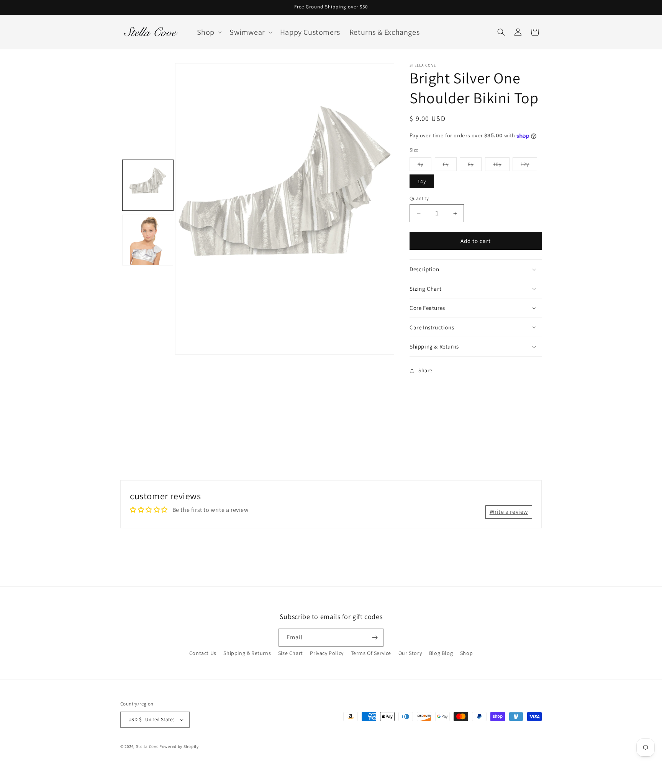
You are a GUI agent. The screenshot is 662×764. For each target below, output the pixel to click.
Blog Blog (441, 653)
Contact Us (202, 653)
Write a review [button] (509, 512)
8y (475, 165)
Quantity (419, 198)
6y (450, 165)
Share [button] (425, 370)
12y (529, 165)
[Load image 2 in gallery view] (147, 240)
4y (424, 165)
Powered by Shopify (179, 746)
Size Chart (290, 653)
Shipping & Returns (247, 653)
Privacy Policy (326, 653)
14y (422, 181)
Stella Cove (147, 746)
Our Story (410, 653)
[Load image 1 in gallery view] (147, 185)
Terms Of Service (371, 653)
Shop (466, 653)
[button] (208, 32)
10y (501, 165)
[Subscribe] (374, 638)
